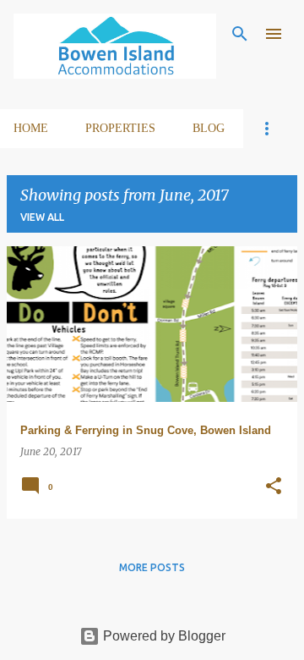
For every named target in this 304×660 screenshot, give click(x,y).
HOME (31, 128)
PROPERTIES (120, 128)
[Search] (240, 34)
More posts (152, 567)
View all (42, 217)
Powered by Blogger (162, 636)
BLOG (209, 128)
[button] (273, 487)
